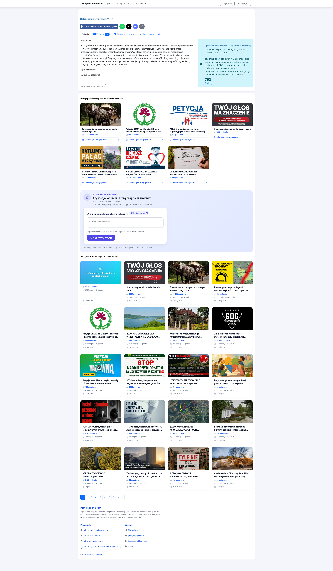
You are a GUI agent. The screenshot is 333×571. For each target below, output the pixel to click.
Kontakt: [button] (140, 3)
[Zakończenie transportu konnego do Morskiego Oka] (100, 123)
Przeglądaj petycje (125, 3)
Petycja (85, 34)
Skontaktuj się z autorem (94, 86)
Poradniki (85, 525)
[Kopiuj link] (142, 26)
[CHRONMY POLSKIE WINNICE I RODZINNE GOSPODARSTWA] (188, 166)
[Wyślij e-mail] (135, 26)
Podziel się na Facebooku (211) (101, 26)
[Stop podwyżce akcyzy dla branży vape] (232, 121)
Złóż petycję (243, 4)
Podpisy (102, 34)
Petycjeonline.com (92, 3)
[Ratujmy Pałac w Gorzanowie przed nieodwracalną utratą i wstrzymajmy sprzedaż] (100, 166)
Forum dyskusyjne (126, 34)
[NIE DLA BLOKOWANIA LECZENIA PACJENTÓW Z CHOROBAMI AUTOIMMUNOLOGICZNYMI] (144, 166)
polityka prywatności (149, 34)
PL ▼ (111, 3)
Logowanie (227, 4)
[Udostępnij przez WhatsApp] (122, 26)
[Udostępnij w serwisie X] (129, 26)
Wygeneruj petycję (102, 237)
